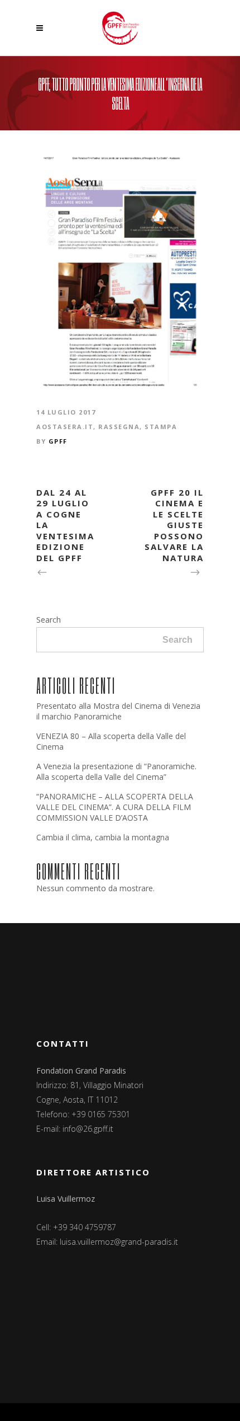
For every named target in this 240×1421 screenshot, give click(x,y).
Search (48, 619)
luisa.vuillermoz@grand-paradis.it (119, 1241)
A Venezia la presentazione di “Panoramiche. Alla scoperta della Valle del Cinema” (116, 771)
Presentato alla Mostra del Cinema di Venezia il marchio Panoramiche (118, 711)
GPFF (58, 441)
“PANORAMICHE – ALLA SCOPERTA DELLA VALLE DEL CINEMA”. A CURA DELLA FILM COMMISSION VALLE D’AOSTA (114, 807)
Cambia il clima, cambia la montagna (102, 837)
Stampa (161, 426)
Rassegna (119, 426)
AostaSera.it (64, 426)
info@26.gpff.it (88, 1128)
